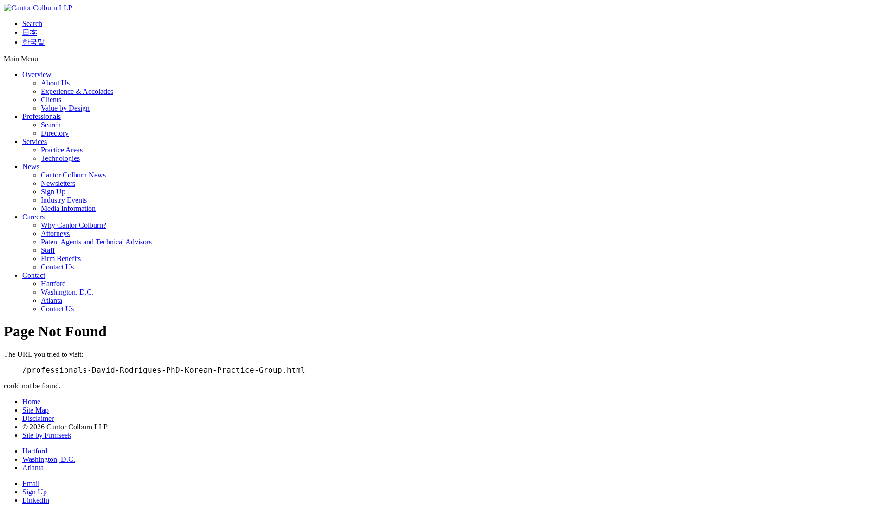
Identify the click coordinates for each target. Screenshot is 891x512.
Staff (48, 250)
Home (31, 402)
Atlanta (51, 300)
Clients (51, 100)
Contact (33, 275)
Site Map (35, 410)
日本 (29, 32)
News (30, 167)
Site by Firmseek (46, 435)
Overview (37, 75)
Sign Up (53, 192)
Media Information (68, 208)
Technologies (60, 158)
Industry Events (64, 200)
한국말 (33, 42)
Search (32, 23)
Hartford (53, 284)
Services (34, 141)
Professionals (41, 116)
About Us (55, 83)
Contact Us (57, 267)
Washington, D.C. (67, 292)
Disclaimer (38, 418)
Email (30, 483)
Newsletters (58, 183)
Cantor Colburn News (73, 175)
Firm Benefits (61, 259)
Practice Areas (62, 150)
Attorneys (55, 233)
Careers (33, 217)
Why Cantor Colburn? (73, 225)
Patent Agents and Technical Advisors (96, 242)
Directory (55, 133)
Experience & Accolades (77, 91)
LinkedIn (35, 500)
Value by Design (65, 108)
